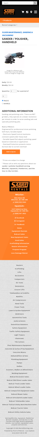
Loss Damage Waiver (19, 253)
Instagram (20, 221)
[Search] (35, 3)
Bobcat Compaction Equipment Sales (19, 391)
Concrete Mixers (19, 352)
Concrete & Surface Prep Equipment (19, 349)
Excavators (19, 276)
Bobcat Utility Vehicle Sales (19, 412)
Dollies (19, 366)
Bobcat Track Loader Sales (19, 384)
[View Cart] (23, 12)
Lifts (19, 272)
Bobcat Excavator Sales (19, 377)
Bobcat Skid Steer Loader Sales (19, 380)
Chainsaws (19, 338)
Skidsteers (19, 314)
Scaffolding (19, 269)
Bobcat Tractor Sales (19, 408)
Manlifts (19, 296)
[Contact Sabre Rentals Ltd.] (31, 12)
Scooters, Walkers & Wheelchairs (19, 370)
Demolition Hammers (19, 324)
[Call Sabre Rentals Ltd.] (27, 12)
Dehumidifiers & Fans (19, 356)
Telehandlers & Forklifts (19, 293)
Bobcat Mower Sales (19, 394)
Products (7, 20)
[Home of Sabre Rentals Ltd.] (20, 191)
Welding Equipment (19, 373)
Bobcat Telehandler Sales (19, 401)
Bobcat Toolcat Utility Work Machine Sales (19, 405)
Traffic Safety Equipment (19, 331)
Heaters (19, 265)
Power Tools (19, 307)
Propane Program (19, 249)
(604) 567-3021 (20, 213)
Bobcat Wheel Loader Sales (19, 387)
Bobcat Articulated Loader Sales (19, 398)
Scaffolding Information (19, 243)
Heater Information (19, 246)
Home (19, 228)
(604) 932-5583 (20, 202)
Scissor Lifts (19, 290)
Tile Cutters (19, 342)
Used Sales (19, 240)
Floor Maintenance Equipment (20, 345)
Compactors (19, 279)
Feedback (20, 224)
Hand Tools (19, 304)
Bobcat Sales (19, 234)
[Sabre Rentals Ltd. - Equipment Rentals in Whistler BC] (9, 15)
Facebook (20, 218)
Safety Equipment (19, 328)
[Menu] (35, 12)
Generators (19, 286)
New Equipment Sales (19, 237)
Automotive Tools (19, 317)
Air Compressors (19, 300)
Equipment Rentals (19, 231)
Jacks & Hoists (20, 321)
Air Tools (19, 283)
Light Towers (19, 335)
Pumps (19, 363)
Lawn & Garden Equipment (19, 310)
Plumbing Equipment (19, 359)
